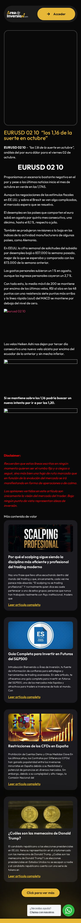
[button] (41, 893)
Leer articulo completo (24, 605)
